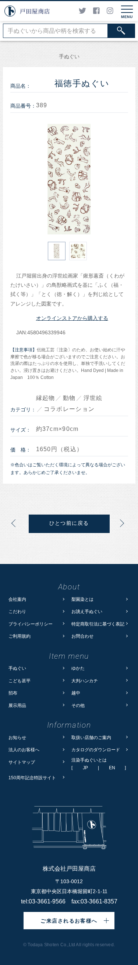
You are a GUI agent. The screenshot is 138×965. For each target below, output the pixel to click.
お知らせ (17, 737)
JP (85, 768)
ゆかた (78, 668)
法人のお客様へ (23, 749)
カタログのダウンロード (95, 749)
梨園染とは (82, 599)
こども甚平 (19, 680)
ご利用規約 (19, 636)
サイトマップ (21, 762)
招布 (12, 692)
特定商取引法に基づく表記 (97, 623)
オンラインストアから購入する (72, 318)
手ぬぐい (17, 668)
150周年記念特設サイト (32, 777)
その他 (78, 705)
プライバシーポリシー (30, 623)
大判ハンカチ (84, 680)
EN (112, 768)
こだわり (17, 611)
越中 (75, 692)
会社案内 (17, 599)
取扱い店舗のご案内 (91, 737)
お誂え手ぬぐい (86, 611)
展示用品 (17, 705)
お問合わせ (82, 636)
